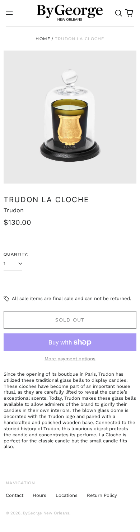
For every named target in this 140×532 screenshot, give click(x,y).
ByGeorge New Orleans (46, 513)
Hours (39, 495)
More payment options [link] (70, 358)
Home (43, 38)
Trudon (14, 210)
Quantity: (16, 254)
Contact (14, 495)
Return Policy (102, 495)
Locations (67, 495)
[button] (118, 13)
